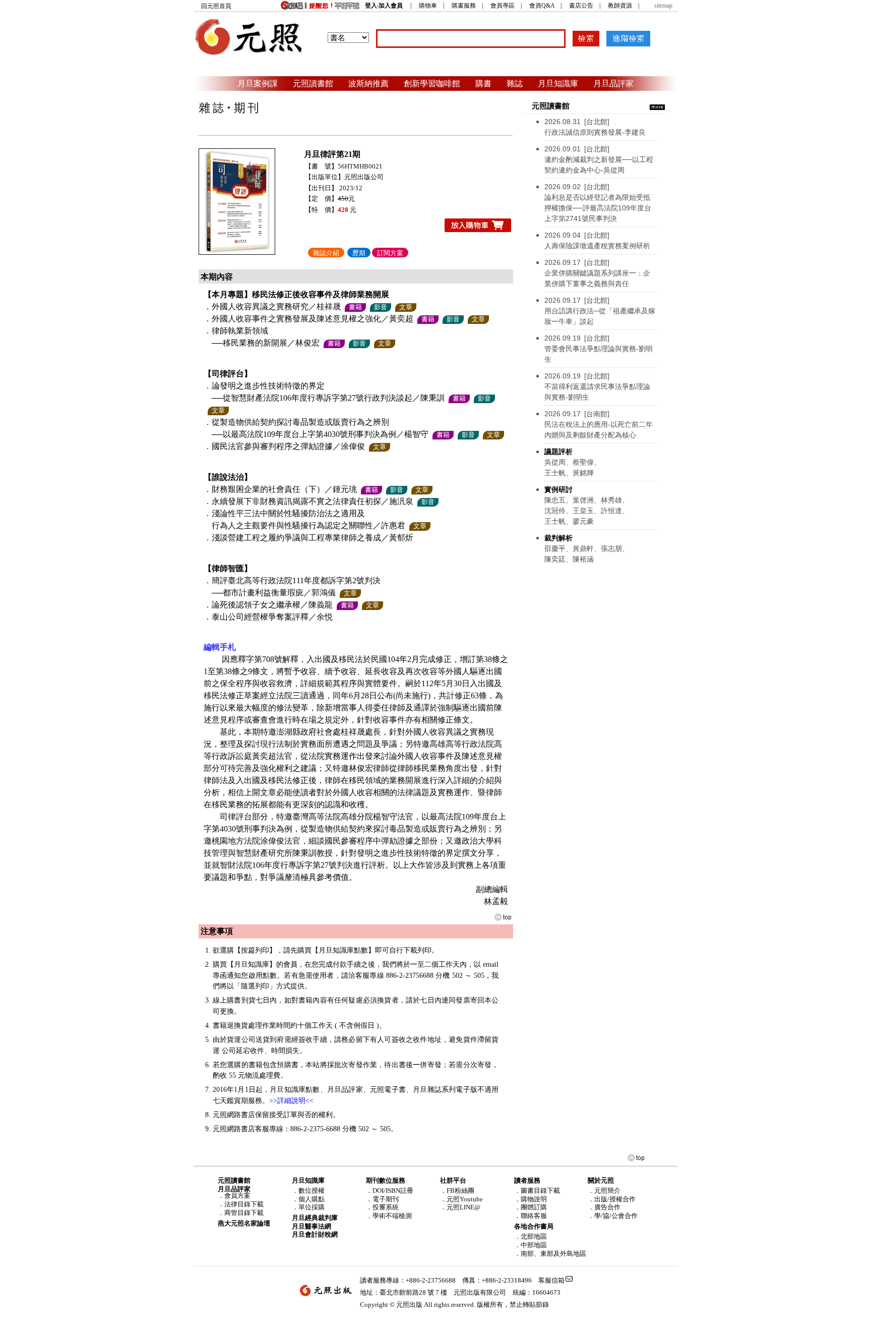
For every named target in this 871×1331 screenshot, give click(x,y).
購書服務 (464, 5)
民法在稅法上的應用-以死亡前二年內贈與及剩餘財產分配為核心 (598, 424)
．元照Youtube (461, 1199)
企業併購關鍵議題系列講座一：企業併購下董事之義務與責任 (597, 273)
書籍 (355, 307)
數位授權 (311, 1190)
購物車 (428, 5)
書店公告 (581, 5)
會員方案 (237, 1195)
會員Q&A (541, 5)
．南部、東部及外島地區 (550, 1253)
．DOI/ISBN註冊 (389, 1190)
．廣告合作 (604, 1207)
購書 (483, 83)
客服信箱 (551, 1280)
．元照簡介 (604, 1190)
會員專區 (502, 5)
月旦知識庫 (558, 83)
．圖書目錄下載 (537, 1190)
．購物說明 (530, 1199)
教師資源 (620, 5)
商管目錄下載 (244, 1212)
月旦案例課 (257, 83)
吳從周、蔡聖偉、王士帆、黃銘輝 (572, 462)
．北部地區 (530, 1236)
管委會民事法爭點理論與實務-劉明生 (598, 348)
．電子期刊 (382, 1199)
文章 (405, 307)
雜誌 (515, 83)
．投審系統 (382, 1207)
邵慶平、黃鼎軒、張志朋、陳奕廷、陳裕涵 (586, 548)
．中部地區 (530, 1245)
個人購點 (311, 1199)
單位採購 (311, 1207)
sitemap (663, 5)
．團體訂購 (530, 1207)
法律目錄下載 (244, 1204)
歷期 (358, 253)
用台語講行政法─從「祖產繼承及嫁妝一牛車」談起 (599, 310)
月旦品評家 (613, 83)
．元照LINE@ (460, 1207)
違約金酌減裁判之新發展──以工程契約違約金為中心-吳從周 (598, 159)
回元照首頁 (216, 6)
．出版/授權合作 (612, 1199)
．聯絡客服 (530, 1215)
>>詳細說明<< (291, 1100)
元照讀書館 (313, 83)
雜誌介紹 (326, 253)
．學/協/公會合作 (613, 1215)
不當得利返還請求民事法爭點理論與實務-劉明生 (597, 386)
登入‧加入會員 (384, 5)
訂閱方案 (390, 253)
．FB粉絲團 (457, 1190)
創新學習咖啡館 (432, 83)
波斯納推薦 (368, 83)
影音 (380, 307)
